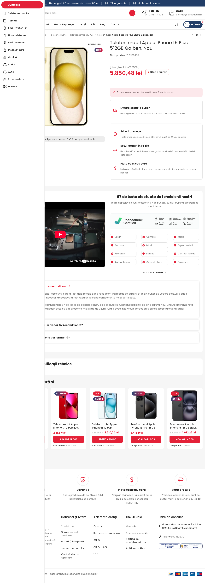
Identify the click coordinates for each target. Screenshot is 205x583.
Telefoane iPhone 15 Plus (82, 34)
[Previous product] (193, 35)
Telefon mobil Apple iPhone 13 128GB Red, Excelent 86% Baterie (66, 428)
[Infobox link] (83, 487)
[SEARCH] (132, 13)
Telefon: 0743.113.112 (173, 536)
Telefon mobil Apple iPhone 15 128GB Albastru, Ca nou (104, 428)
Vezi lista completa (154, 272)
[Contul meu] (177, 24)
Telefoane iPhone (58, 34)
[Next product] (201, 35)
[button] (68, 439)
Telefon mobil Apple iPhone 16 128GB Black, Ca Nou (183, 428)
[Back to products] (197, 35)
